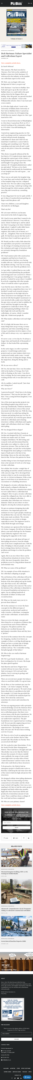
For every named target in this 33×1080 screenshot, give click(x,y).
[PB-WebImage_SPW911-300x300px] (12, 1009)
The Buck (24, 1072)
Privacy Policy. (4, 993)
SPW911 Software (25, 1068)
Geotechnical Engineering (7, 50)
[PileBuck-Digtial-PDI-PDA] (16, 46)
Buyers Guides (7, 1072)
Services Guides (17, 1072)
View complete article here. (11, 63)
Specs (30, 1072)
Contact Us (18, 1075)
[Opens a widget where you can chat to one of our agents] (27, 1077)
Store (18, 1068)
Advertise (12, 1068)
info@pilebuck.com (7, 1060)
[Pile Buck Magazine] (16, 3)
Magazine (6, 1068)
